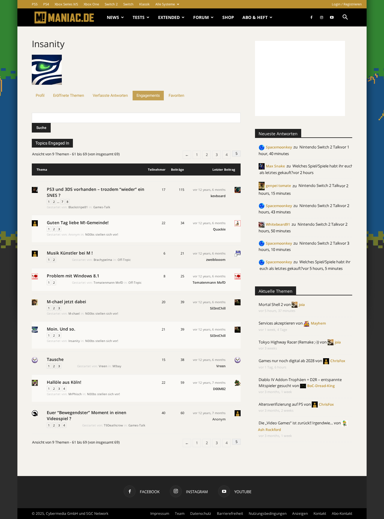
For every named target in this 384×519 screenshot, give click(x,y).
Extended (169, 17)
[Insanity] (47, 87)
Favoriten (176, 95)
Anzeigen (300, 513)
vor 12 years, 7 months (209, 382)
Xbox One (91, 4)
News (113, 17)
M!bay (116, 366)
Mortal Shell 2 (271, 304)
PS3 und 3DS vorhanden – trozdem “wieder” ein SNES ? (95, 192)
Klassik (144, 4)
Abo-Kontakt (342, 513)
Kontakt (320, 513)
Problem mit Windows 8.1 (73, 276)
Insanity (48, 44)
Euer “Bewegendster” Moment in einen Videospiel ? (86, 415)
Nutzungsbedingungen (267, 513)
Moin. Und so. (61, 329)
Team (179, 513)
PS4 (46, 4)
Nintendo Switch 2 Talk (319, 147)
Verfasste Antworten (110, 95)
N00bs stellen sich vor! (101, 234)
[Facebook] (311, 17)
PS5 (35, 4)
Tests (139, 17)
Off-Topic (124, 260)
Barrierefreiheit (230, 513)
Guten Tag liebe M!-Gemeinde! (78, 222)
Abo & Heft (255, 17)
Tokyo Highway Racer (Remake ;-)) (289, 342)
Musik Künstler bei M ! (70, 253)
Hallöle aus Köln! (64, 382)
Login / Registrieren (347, 4)
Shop (228, 17)
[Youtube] (331, 17)
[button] (345, 18)
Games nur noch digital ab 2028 (286, 360)
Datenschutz (200, 513)
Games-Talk (101, 207)
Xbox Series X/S (66, 4)
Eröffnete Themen (68, 95)
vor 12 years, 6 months (209, 189)
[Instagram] (321, 17)
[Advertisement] (300, 78)
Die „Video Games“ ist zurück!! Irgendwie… (296, 423)
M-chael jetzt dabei (66, 301)
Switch (128, 4)
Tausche (55, 359)
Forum (201, 17)
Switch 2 (111, 4)
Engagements (148, 95)
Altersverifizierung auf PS (281, 404)
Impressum (159, 513)
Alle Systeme (165, 4)
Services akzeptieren (277, 323)
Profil (40, 95)
